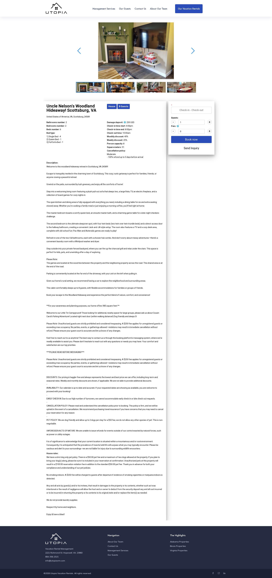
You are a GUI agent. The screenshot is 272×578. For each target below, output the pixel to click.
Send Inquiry (191, 148)
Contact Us (140, 8)
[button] (193, 51)
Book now (191, 139)
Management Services (104, 8)
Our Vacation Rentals (189, 8)
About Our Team (158, 8)
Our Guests (125, 8)
